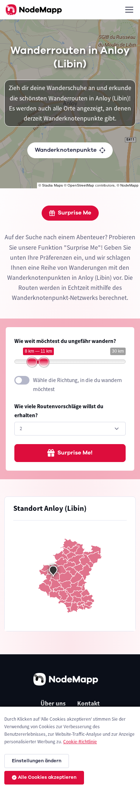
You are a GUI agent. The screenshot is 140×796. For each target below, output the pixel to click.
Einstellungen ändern (36, 761)
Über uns (53, 703)
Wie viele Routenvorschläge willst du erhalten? (58, 411)
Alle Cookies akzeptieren (47, 777)
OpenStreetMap (80, 185)
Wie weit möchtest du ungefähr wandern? (65, 341)
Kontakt (88, 703)
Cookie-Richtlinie (80, 742)
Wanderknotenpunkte (66, 150)
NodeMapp (129, 185)
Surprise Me (74, 213)
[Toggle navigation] (128, 9)
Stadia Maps (52, 185)
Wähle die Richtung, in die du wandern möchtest (77, 384)
